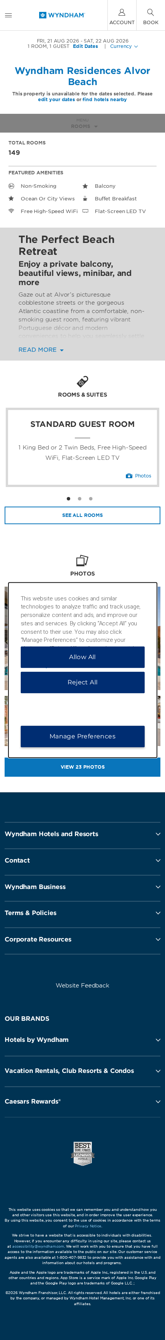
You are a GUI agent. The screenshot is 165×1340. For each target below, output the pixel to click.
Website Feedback (82, 985)
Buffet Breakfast (116, 199)
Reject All (83, 682)
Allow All (82, 657)
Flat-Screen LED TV (120, 211)
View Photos (83, 767)
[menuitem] (8, 15)
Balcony (105, 186)
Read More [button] (38, 350)
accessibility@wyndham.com (38, 1246)
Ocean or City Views (48, 199)
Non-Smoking (38, 186)
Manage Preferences (83, 736)
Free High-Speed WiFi (49, 211)
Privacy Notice (88, 1226)
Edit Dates (85, 46)
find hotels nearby (104, 99)
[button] (82, 1040)
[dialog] (82, 670)
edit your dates (56, 99)
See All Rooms (82, 515)
